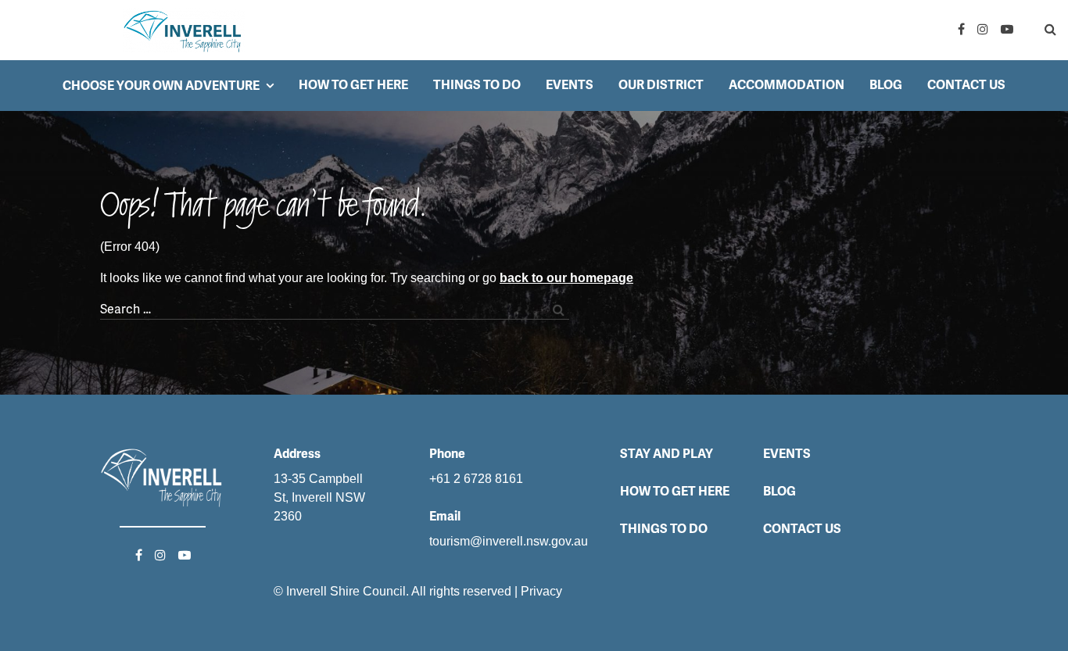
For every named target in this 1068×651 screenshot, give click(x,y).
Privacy (541, 591)
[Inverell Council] (183, 30)
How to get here (353, 85)
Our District (661, 85)
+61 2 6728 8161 (476, 478)
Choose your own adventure (161, 85)
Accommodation (786, 85)
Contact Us (966, 85)
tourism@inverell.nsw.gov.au (508, 541)
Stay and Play (666, 453)
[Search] (1038, 30)
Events (569, 85)
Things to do (477, 85)
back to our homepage (566, 277)
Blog (885, 85)
